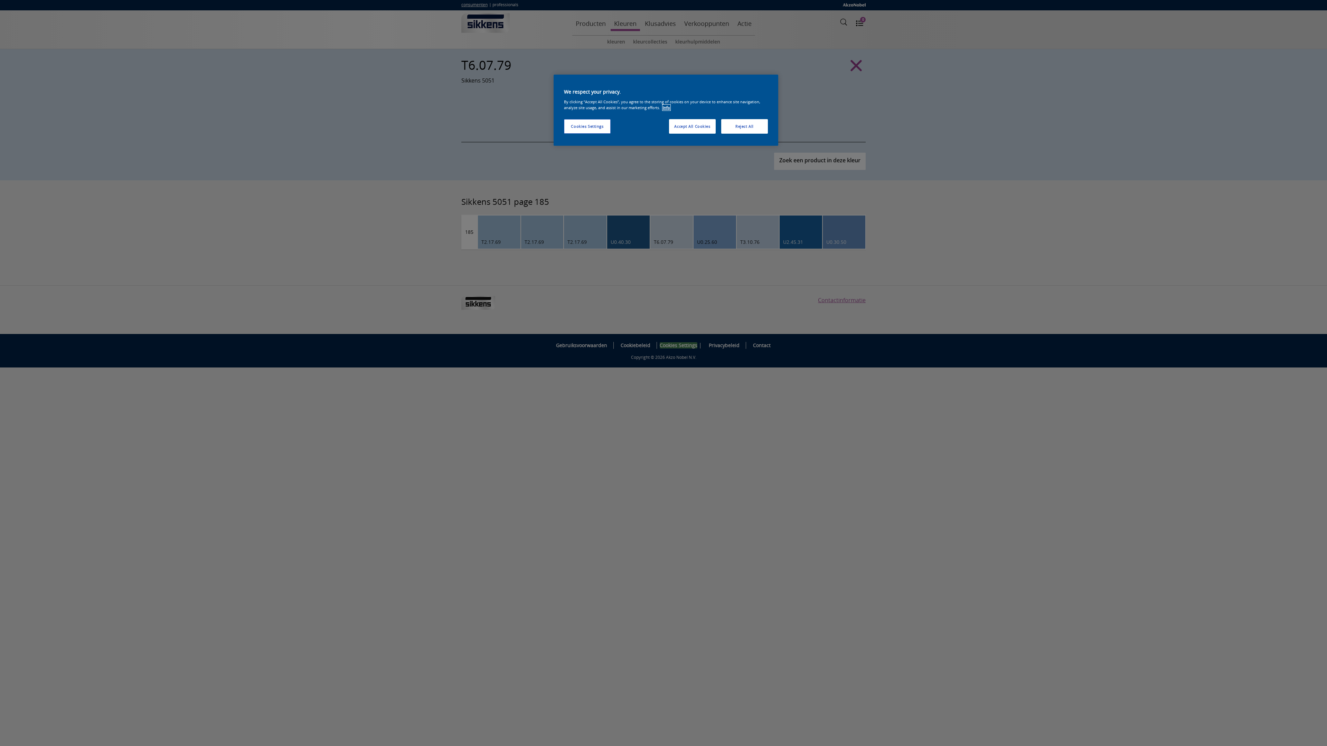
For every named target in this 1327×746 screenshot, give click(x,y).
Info (666, 107)
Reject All (744, 126)
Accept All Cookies (692, 126)
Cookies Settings (587, 126)
